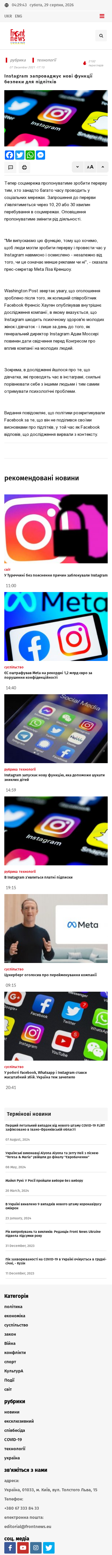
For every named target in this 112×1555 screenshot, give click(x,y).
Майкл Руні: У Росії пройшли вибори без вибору (44, 1181)
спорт (10, 1361)
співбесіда (14, 1430)
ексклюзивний (19, 1421)
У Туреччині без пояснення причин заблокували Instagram (56, 575)
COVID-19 (13, 1439)
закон (10, 1334)
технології (14, 1448)
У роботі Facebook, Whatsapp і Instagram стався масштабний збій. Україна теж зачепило (45, 1074)
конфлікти (15, 1352)
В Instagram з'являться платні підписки (38, 877)
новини (12, 1412)
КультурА (13, 1371)
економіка (14, 1315)
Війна (10, 1343)
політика (13, 1306)
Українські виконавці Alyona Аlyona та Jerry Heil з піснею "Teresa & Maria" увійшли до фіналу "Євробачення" (52, 1155)
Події (9, 1380)
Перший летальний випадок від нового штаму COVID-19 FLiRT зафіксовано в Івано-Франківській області (55, 1127)
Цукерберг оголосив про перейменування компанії (50, 975)
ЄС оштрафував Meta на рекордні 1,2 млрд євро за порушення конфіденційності (48, 675)
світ (8, 1389)
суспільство (16, 1325)
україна (12, 1458)
